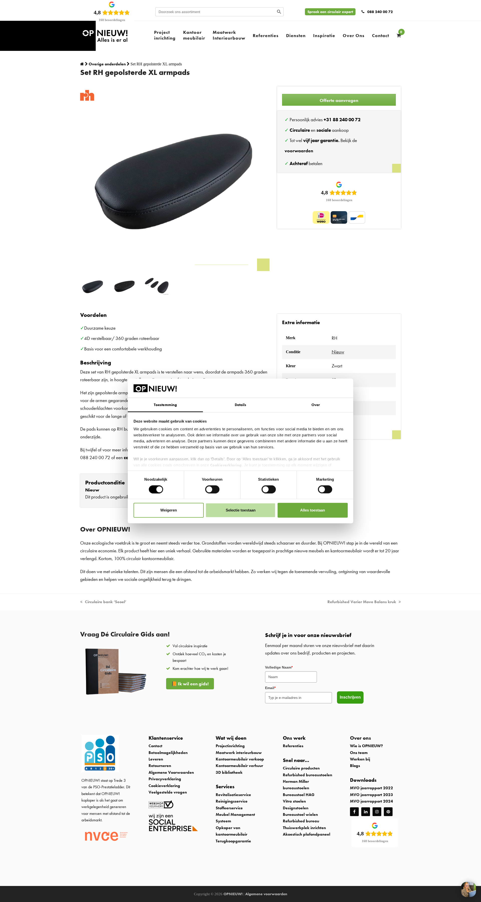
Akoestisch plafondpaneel (306, 834)
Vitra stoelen (294, 801)
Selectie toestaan (241, 510)
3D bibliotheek (229, 772)
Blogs (355, 765)
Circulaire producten (301, 768)
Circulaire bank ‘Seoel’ (106, 601)
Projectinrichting (230, 745)
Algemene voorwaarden (266, 894)
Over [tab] (315, 404)
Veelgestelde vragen (168, 792)
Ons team (359, 752)
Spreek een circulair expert (330, 12)
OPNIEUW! (233, 894)
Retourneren (160, 765)
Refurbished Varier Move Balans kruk (361, 601)
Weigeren (168, 510)
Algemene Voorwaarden (171, 772)
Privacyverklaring (165, 779)
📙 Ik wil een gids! (190, 684)
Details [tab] (241, 404)
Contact (155, 745)
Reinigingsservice (232, 801)
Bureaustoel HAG (298, 794)
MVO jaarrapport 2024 (371, 801)
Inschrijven (350, 697)
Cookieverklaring (226, 465)
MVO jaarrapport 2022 (371, 788)
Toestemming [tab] (165, 404)
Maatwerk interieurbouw (239, 752)
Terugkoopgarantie (233, 841)
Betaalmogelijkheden (168, 752)
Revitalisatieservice (233, 794)
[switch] (212, 489)
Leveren (156, 759)
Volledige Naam (279, 667)
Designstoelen (295, 808)
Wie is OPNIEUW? (366, 745)
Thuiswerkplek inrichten (304, 827)
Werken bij (360, 759)
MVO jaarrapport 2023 (371, 794)
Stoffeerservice (229, 808)
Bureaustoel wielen (300, 814)
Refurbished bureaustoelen (307, 775)
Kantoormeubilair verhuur (239, 765)
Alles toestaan (312, 510)
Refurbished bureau (301, 821)
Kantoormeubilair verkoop (240, 759)
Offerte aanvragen (339, 100)
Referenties (293, 745)
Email (270, 688)
